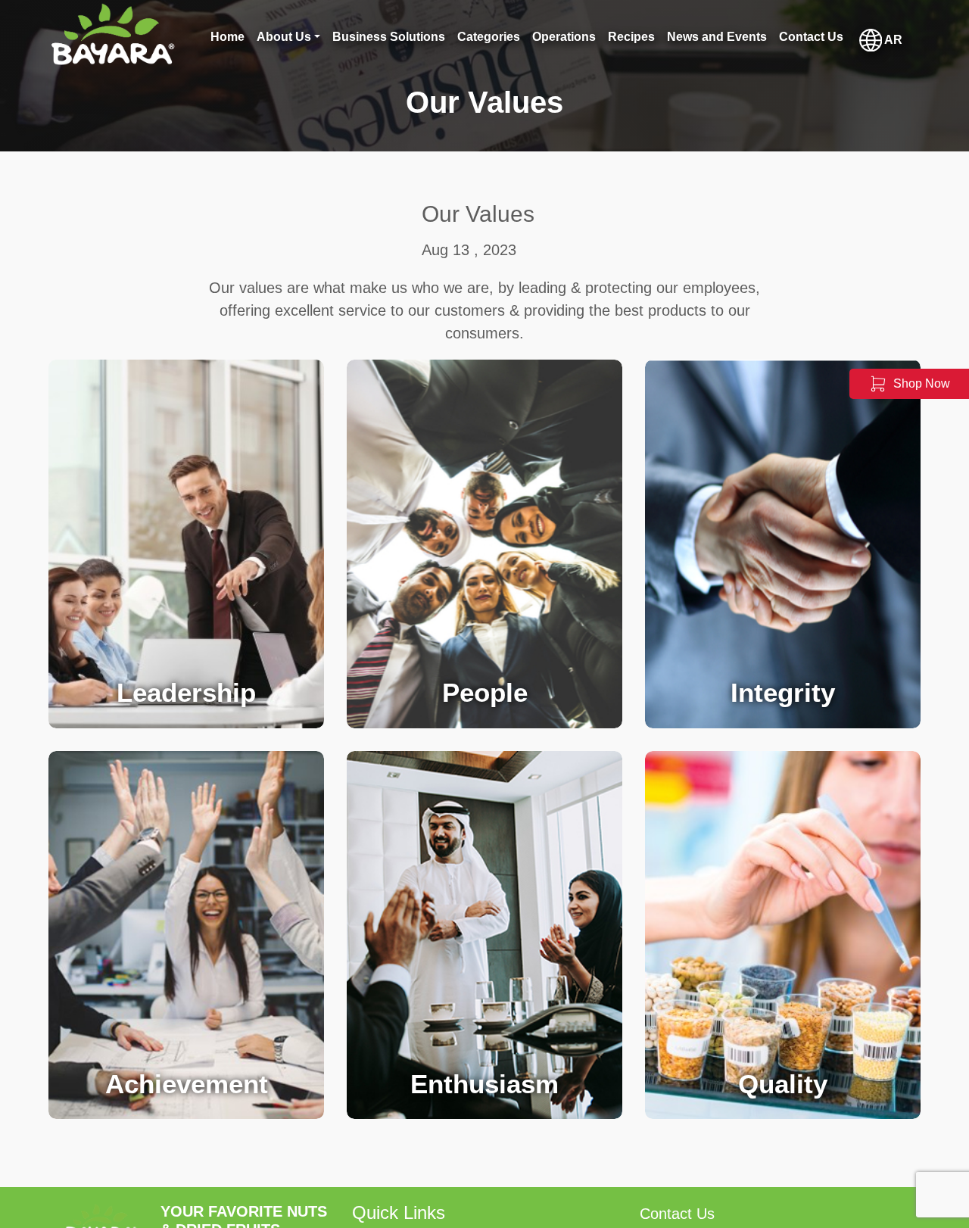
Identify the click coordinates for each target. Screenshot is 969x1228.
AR (892, 38)
